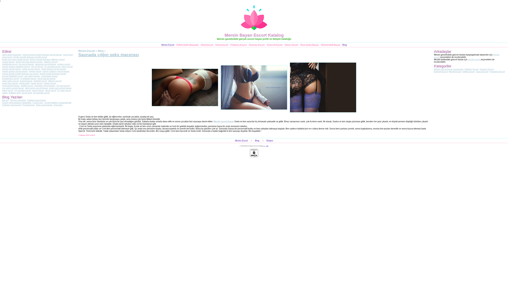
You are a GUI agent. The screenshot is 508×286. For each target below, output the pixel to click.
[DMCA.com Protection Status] (254, 156)
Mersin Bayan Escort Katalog (254, 35)
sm (267, 146)
